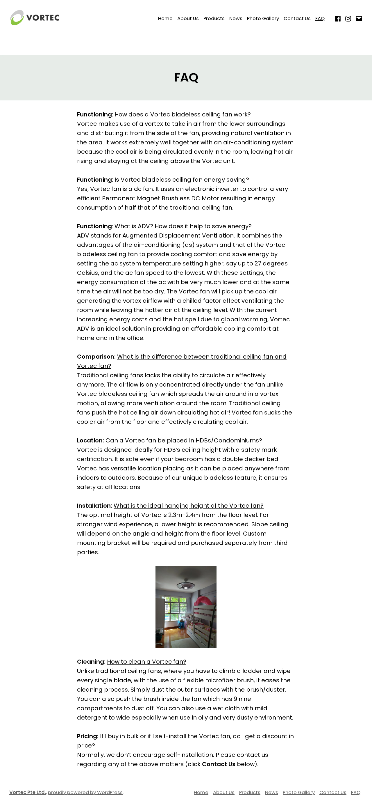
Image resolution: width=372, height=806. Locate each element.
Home (165, 18)
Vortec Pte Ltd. (27, 792)
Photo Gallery (263, 18)
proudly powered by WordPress (85, 792)
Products (214, 18)
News (235, 18)
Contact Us (297, 18)
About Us (188, 18)
